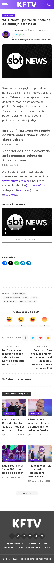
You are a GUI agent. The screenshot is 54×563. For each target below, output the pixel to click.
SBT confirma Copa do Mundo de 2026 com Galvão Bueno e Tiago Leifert (26, 135)
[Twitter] (16, 35)
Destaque (20, 294)
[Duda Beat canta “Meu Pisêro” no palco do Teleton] (14, 454)
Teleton (9, 414)
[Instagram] (24, 536)
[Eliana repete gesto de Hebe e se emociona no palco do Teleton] (40, 407)
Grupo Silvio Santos (16, 298)
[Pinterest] (41, 338)
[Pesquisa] (48, 4)
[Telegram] (23, 35)
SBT (35, 298)
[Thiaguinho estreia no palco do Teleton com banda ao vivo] (40, 454)
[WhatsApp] (20, 35)
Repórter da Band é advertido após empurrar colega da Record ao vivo (26, 155)
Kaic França (20, 30)
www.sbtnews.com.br (15, 181)
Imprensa (8, 15)
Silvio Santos (28, 302)
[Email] (48, 338)
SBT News (11, 302)
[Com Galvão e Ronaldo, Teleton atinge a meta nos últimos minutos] (14, 407)
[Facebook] (13, 35)
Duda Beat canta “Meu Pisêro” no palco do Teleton (12, 469)
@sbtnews (23, 190)
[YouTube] (30, 536)
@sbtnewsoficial (35, 185)
